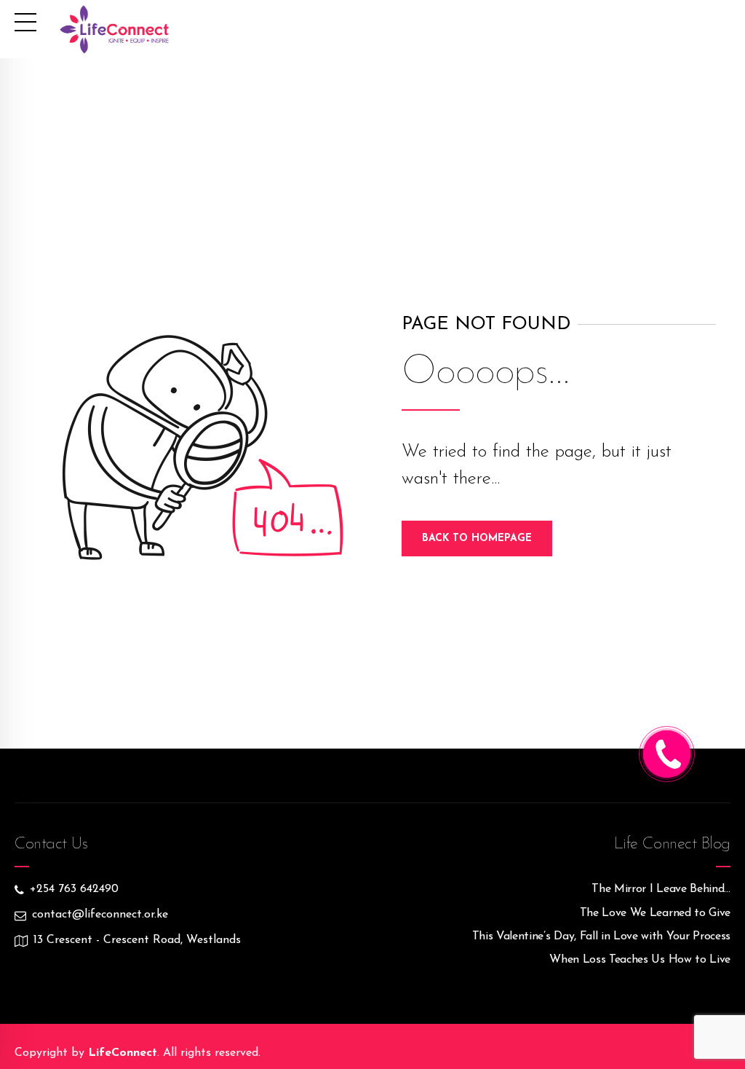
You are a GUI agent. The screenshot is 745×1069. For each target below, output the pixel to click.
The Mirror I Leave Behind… (660, 889)
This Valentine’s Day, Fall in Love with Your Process (601, 936)
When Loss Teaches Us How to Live (639, 960)
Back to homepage (477, 538)
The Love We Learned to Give (655, 913)
